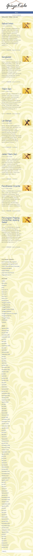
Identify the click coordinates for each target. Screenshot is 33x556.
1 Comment (14, 147)
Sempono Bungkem (7, 268)
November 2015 (6, 525)
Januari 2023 (5, 365)
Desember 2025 (6, 335)
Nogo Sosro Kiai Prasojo (8, 272)
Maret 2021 (4, 387)
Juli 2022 (4, 374)
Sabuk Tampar (5, 270)
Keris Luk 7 (4, 294)
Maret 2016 (4, 517)
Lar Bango (7, 120)
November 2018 (6, 447)
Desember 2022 (6, 367)
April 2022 (4, 376)
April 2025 (4, 343)
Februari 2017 (5, 493)
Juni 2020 (4, 406)
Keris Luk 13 (5, 289)
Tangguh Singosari (6, 315)
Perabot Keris (5, 300)
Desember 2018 (6, 445)
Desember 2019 (6, 419)
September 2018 (6, 452)
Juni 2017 (4, 484)
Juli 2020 (4, 404)
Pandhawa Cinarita (11, 186)
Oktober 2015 (5, 527)
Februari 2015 (5, 545)
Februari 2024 (5, 352)
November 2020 (6, 395)
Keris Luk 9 (4, 296)
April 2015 (4, 540)
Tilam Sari (6, 89)
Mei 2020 (4, 408)
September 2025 (6, 337)
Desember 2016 (6, 497)
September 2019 (6, 426)
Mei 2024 (4, 348)
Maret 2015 (4, 543)
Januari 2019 (5, 443)
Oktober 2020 (5, 397)
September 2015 (6, 530)
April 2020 (4, 410)
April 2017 (4, 488)
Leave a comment (16, 50)
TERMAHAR (8, 50)
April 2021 (4, 384)
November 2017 (6, 473)
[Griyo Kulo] (16, 5)
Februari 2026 (5, 330)
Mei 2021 (4, 382)
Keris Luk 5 (4, 292)
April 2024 (4, 350)
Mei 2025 (4, 341)
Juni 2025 (4, 339)
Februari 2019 (5, 441)
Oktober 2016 (5, 501)
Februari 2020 (5, 415)
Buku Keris (4, 283)
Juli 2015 (4, 534)
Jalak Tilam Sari (9, 154)
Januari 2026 (5, 332)
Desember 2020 (6, 393)
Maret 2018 (4, 465)
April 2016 (4, 514)
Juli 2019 (4, 430)
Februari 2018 (5, 467)
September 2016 (6, 504)
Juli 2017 (4, 482)
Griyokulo (19, 15)
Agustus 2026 (5, 328)
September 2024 (6, 345)
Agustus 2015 (5, 532)
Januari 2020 (5, 417)
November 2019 (6, 421)
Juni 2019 (4, 432)
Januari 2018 (5, 469)
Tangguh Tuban (6, 318)
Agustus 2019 (5, 428)
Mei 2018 (4, 460)
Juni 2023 (4, 358)
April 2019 (4, 436)
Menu (16, 12)
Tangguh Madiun (6, 307)
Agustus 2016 (5, 506)
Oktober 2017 (5, 475)
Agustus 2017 (5, 480)
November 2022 (6, 369)
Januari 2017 (5, 495)
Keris (3, 287)
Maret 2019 (4, 439)
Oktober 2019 (5, 423)
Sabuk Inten (7, 23)
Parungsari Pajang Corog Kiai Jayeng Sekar (10, 220)
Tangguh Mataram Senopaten (9, 313)
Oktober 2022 (5, 371)
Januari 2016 (5, 521)
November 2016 (6, 499)
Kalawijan (4, 285)
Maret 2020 (4, 413)
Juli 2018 (4, 456)
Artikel (3, 281)
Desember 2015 (6, 523)
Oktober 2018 (5, 449)
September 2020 (6, 400)
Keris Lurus (4, 298)
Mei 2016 (4, 512)
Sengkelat (6, 57)
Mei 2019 (4, 434)
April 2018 (4, 462)
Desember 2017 (6, 471)
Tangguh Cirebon (6, 302)
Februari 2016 (5, 519)
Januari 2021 (5, 391)
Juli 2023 (4, 356)
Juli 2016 (4, 508)
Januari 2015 (5, 547)
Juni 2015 (4, 536)
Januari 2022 (5, 378)
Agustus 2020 (5, 402)
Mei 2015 (4, 538)
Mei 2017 (4, 486)
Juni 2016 (4, 510)
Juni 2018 (4, 458)
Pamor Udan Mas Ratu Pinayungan (11, 266)
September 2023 (6, 354)
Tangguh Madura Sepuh (8, 309)
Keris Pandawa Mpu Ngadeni (9, 262)
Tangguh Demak (6, 305)
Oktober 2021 (5, 380)
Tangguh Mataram (6, 311)
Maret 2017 (4, 491)
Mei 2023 (4, 361)
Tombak (4, 322)
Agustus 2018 (5, 454)
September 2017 (6, 478)
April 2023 (4, 363)
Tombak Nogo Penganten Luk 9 (10, 264)
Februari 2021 (5, 389)
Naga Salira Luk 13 (6, 275)
